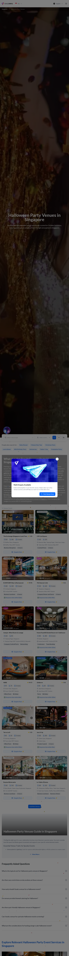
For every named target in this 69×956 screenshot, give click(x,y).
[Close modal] (57, 459)
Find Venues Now (48, 494)
